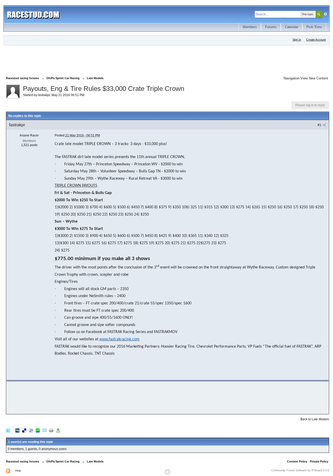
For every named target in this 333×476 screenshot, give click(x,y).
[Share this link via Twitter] (8, 430)
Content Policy (297, 461)
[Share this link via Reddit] (31, 430)
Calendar (291, 27)
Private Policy (319, 461)
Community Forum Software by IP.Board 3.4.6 (300, 470)
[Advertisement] (100, 59)
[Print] (51, 430)
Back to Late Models (314, 419)
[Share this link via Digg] (17, 430)
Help (18, 470)
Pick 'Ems (314, 27)
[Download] (58, 430)
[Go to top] (167, 472)
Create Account (316, 39)
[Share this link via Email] (44, 430)
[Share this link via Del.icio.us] (24, 430)
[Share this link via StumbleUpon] (38, 430)
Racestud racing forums (22, 461)
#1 (320, 125)
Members (250, 27)
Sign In (296, 39)
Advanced (325, 14)
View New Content (314, 78)
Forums (271, 27)
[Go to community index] (33, 14)
